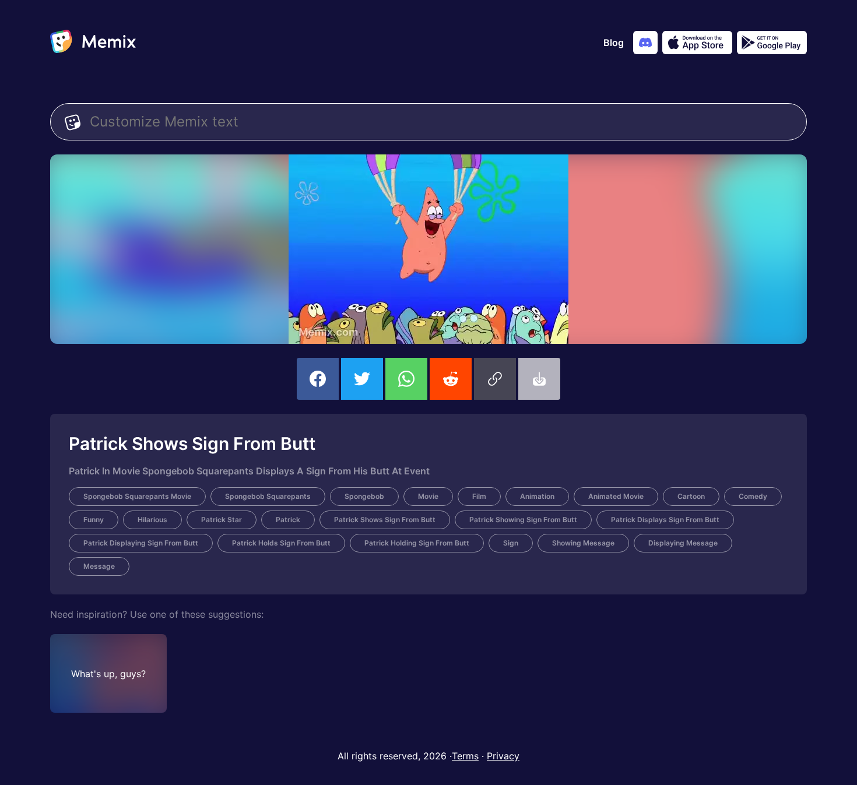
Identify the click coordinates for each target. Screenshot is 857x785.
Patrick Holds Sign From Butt (281, 542)
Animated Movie (616, 496)
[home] (93, 42)
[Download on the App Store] (697, 42)
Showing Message (583, 542)
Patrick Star (221, 519)
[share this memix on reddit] (451, 379)
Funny (93, 519)
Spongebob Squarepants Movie (137, 496)
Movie (428, 496)
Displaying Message (683, 542)
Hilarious (152, 519)
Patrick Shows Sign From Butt (384, 519)
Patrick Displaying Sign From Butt (140, 542)
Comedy (753, 496)
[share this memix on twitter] (362, 379)
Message (99, 566)
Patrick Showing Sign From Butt (523, 519)
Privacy (503, 756)
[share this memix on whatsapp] (406, 379)
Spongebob (364, 496)
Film (479, 496)
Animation (537, 496)
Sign (510, 542)
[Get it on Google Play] (772, 42)
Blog (613, 42)
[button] (495, 379)
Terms (465, 756)
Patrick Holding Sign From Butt (416, 542)
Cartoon (691, 496)
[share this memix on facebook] (318, 379)
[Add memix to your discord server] (645, 42)
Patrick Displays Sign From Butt (665, 519)
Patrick (288, 519)
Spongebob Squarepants (268, 496)
